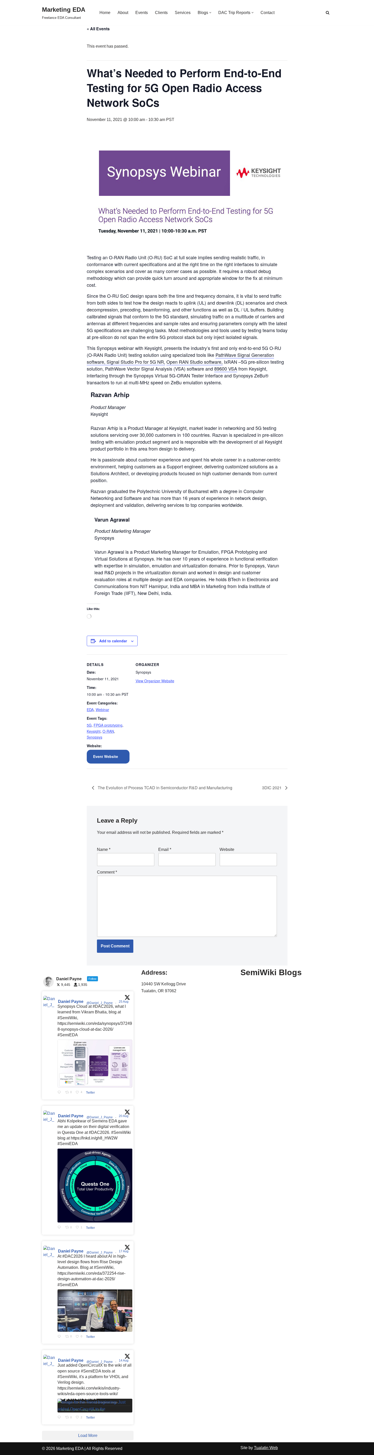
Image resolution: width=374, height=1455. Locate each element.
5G (89, 725)
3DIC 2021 (272, 788)
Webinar (102, 709)
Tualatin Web (266, 1448)
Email (164, 849)
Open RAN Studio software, (194, 361)
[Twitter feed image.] (94, 1063)
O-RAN (108, 731)
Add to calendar (113, 640)
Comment (107, 872)
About (123, 12)
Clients (161, 12)
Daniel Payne (70, 1001)
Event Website (105, 756)
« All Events (98, 29)
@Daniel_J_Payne (100, 1003)
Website (227, 849)
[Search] (327, 13)
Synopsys (94, 737)
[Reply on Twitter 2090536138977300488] (60, 1228)
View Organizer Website (155, 680)
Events (141, 12)
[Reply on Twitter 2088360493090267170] (60, 1418)
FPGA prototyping (108, 725)
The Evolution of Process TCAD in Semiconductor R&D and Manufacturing (164, 788)
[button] (210, 12)
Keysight (93, 731)
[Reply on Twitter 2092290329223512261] (60, 1093)
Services (183, 12)
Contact (268, 12)
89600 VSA (225, 368)
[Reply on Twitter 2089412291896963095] (60, 1337)
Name (103, 849)
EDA (90, 709)
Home (104, 12)
